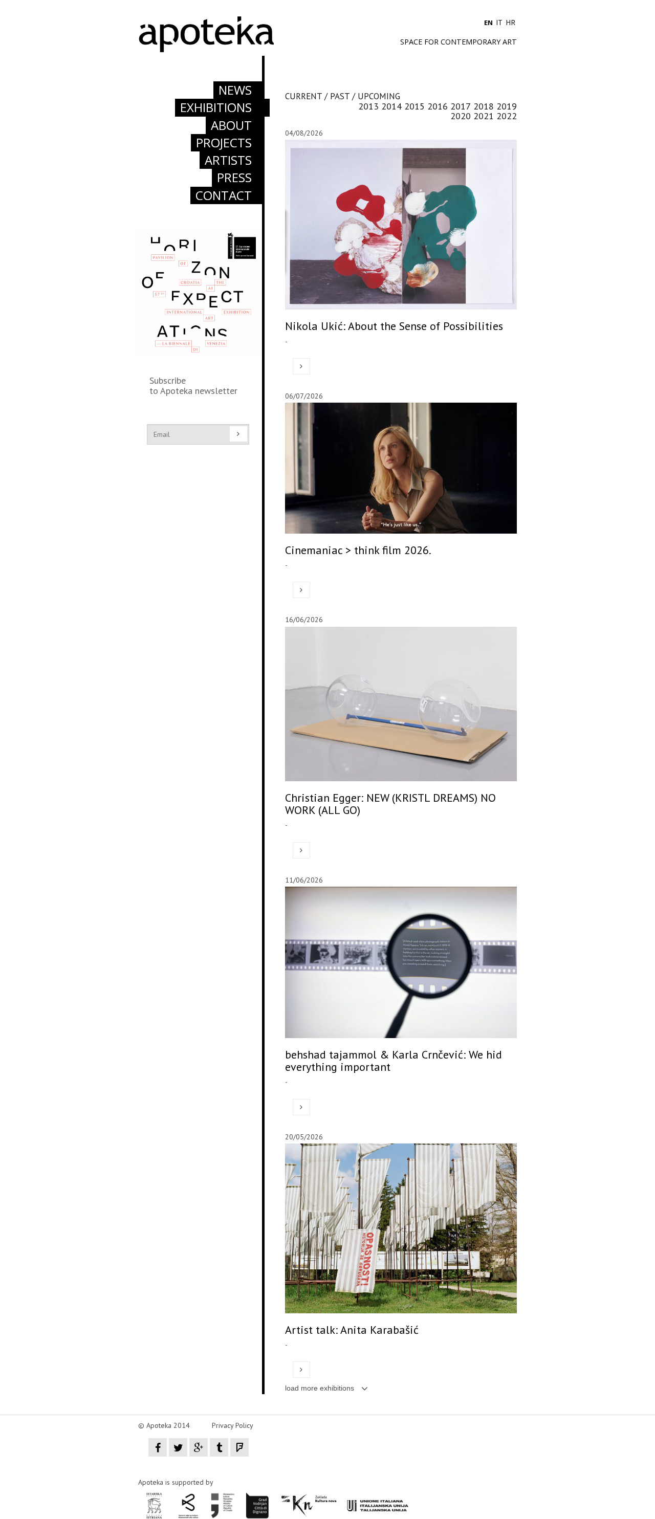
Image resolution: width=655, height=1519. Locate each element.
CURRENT (303, 96)
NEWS (235, 89)
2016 (437, 106)
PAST (340, 96)
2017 (460, 106)
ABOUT (231, 125)
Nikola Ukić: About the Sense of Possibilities (394, 326)
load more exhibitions (320, 1388)
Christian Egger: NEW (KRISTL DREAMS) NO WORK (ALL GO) (390, 803)
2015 (414, 106)
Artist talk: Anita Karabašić (352, 1330)
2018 (483, 106)
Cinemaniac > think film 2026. (358, 550)
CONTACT (223, 195)
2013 (368, 106)
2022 (506, 116)
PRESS (234, 177)
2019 (506, 106)
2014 (391, 106)
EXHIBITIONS (216, 107)
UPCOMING (379, 96)
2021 (483, 116)
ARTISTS (228, 159)
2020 (460, 116)
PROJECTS (224, 142)
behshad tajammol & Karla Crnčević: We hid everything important (393, 1060)
